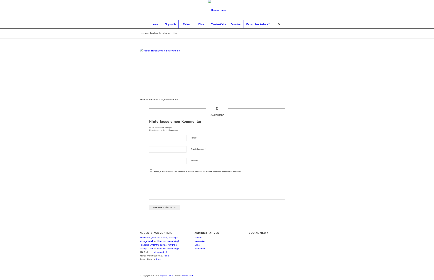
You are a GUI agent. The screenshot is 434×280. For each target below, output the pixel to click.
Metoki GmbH (187, 275)
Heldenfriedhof (160, 252)
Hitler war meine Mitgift (168, 241)
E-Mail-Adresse (198, 148)
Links (197, 244)
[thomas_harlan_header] (217, 10)
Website (194, 160)
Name (194, 137)
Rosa (166, 255)
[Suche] (279, 24)
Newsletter (199, 241)
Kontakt (198, 237)
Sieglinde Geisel (166, 275)
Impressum (199, 248)
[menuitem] (154, 24)
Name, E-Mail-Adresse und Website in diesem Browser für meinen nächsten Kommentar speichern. (198, 171)
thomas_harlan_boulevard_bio (158, 33)
